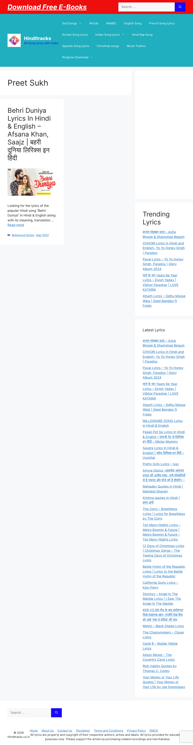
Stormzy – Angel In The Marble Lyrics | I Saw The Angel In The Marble (162, 598)
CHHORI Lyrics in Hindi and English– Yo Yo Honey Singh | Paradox (164, 248)
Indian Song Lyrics (107, 34)
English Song (133, 23)
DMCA (153, 730)
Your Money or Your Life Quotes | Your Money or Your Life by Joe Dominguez (164, 682)
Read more (16, 225)
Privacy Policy (136, 730)
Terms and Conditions (108, 730)
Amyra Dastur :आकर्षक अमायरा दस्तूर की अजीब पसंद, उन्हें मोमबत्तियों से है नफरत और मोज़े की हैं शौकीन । (164, 475)
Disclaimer (83, 730)
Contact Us (64, 730)
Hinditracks (37, 38)
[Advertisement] (164, 134)
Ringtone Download (75, 57)
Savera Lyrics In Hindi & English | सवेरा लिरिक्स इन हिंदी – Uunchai (163, 453)
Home (34, 730)
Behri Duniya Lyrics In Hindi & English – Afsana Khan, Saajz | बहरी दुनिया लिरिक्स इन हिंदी (29, 134)
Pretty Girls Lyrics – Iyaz (161, 464)
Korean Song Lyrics (75, 34)
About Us (47, 730)
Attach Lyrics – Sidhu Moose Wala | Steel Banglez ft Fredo (164, 301)
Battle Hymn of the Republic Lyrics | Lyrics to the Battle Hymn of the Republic (164, 571)
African (94, 23)
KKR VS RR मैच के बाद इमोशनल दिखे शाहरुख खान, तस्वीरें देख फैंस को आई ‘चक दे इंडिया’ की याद (163, 614)
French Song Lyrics (162, 23)
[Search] (180, 7)
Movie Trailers (136, 46)
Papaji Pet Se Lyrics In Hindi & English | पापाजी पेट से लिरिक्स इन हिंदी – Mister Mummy (164, 436)
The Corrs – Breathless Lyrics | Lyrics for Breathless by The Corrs (164, 513)
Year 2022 (42, 235)
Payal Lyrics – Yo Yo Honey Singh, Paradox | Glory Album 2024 (163, 264)
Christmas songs (108, 46)
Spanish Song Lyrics (75, 46)
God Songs (69, 23)
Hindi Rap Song (142, 34)
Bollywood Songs (23, 235)
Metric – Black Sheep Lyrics (163, 626)
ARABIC (111, 23)
